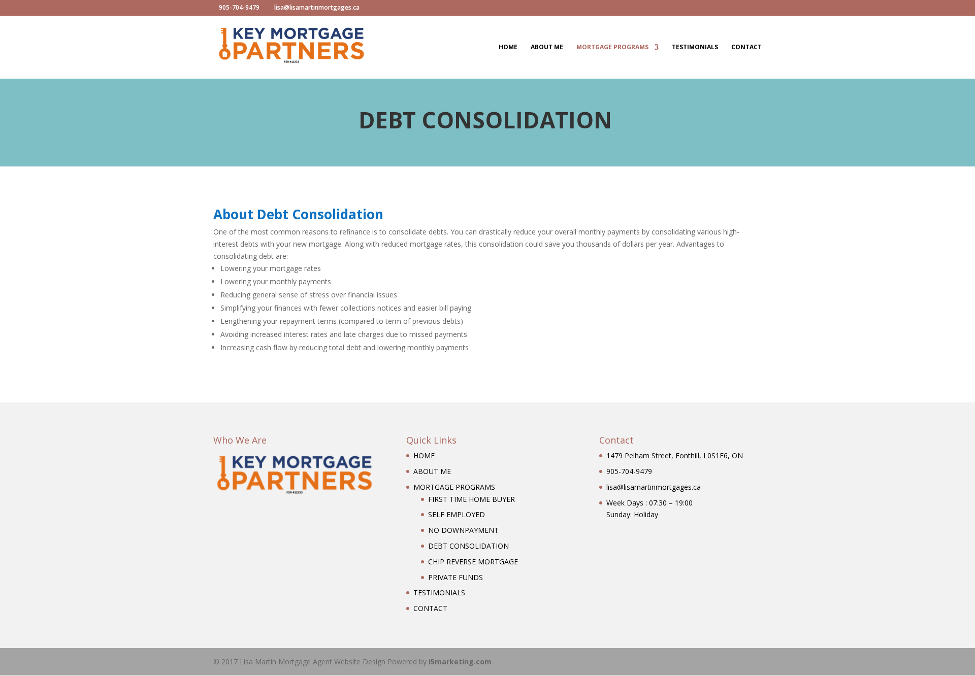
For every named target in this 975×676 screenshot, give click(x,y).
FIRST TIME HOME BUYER (471, 499)
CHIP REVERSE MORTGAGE (473, 561)
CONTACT (746, 47)
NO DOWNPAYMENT (463, 530)
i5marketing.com (460, 661)
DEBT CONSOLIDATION (468, 546)
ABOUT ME (547, 47)
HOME (508, 47)
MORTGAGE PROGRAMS (612, 47)
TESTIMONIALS (695, 47)
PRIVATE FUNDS (455, 577)
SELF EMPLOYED (456, 514)
